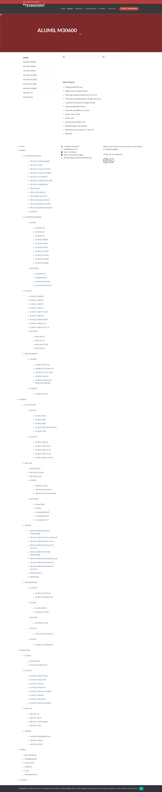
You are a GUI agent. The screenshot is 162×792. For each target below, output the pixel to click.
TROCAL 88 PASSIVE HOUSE (41, 208)
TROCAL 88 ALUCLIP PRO (40, 204)
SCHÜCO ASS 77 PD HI (44, 458)
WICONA (33, 331)
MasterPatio (40, 504)
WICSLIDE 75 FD (41, 623)
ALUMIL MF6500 (42, 612)
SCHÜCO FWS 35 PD (38, 680)
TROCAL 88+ (35, 188)
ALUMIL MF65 (41, 608)
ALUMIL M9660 (41, 247)
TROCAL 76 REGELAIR (38, 184)
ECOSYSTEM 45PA (42, 281)
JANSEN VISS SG (36, 744)
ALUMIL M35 (35, 661)
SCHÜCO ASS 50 (41, 442)
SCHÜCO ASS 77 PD (43, 454)
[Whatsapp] (111, 160)
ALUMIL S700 (40, 431)
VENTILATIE (29, 763)
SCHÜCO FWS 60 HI (38, 699)
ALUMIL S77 (40, 232)
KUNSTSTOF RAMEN (33, 156)
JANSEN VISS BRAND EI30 (40, 736)
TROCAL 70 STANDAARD (40, 161)
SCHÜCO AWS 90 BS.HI (39, 319)
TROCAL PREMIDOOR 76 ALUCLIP (44, 537)
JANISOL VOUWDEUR (44, 645)
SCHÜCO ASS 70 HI (42, 446)
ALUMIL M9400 (41, 239)
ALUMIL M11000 (42, 251)
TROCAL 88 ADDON (38, 192)
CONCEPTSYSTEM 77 (43, 285)
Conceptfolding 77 (42, 516)
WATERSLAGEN (31, 774)
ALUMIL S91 (40, 236)
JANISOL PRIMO (41, 376)
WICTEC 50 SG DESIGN (39, 722)
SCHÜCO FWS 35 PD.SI (39, 676)
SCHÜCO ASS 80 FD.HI (44, 597)
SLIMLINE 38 (40, 274)
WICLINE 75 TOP (41, 344)
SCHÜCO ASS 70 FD (43, 450)
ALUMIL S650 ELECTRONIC (46, 427)
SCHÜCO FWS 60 (37, 695)
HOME (63, 9)
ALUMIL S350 (40, 416)
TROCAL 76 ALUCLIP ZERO (40, 173)
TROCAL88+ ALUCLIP (38, 196)
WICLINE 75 (40, 340)
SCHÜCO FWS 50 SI (37, 687)
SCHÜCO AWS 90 (37, 316)
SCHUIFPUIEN (30, 405)
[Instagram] (106, 160)
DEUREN (79, 9)
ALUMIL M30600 (42, 263)
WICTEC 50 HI (35, 718)
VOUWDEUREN (31, 582)
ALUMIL (33, 222)
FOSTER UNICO (41, 394)
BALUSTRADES (30, 755)
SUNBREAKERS (31, 759)
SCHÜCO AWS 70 (37, 304)
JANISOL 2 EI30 (41, 486)
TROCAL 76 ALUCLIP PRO (40, 169)
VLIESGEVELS (90, 9)
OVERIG (102, 9)
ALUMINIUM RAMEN (33, 217)
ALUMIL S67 (40, 228)
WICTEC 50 (34, 714)
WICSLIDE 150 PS (37, 472)
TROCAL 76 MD (36, 165)
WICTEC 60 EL (35, 725)
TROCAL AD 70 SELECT (44, 634)
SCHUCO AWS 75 (37, 308)
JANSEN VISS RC (36, 740)
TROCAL (28, 525)
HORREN (28, 767)
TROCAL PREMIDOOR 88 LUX (42, 562)
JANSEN (33, 359)
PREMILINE (34, 577)
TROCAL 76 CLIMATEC (39, 177)
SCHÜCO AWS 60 (37, 296)
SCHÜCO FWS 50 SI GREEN (40, 691)
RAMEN (70, 9)
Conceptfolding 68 (42, 512)
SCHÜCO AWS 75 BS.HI (39, 312)
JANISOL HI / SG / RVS (43, 372)
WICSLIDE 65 (35, 468)
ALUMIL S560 (40, 423)
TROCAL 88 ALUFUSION (39, 200)
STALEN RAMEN (31, 354)
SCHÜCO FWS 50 (37, 684)
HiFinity (38, 508)
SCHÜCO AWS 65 (37, 300)
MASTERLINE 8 (41, 277)
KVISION (33, 212)
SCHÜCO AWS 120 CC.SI (39, 327)
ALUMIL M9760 (41, 243)
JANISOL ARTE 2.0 (42, 365)
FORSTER (33, 388)
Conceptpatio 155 (42, 520)
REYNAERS (34, 268)
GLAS (27, 771)
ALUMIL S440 (40, 420)
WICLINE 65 (40, 336)
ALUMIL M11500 (42, 255)
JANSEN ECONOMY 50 (44, 368)
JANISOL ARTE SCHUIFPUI (45, 493)
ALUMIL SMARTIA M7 (38, 665)
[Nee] (159, 789)
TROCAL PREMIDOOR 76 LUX (42, 541)
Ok (141, 788)
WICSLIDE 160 (35, 476)
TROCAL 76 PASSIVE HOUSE (41, 180)
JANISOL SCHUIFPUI (43, 489)
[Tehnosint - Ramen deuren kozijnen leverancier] (40, 9)
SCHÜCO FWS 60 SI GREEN (40, 703)
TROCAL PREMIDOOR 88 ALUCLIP (44, 558)
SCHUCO (28, 291)
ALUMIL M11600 (42, 259)
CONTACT (112, 9)
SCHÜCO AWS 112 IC (38, 323)
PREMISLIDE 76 (36, 573)
